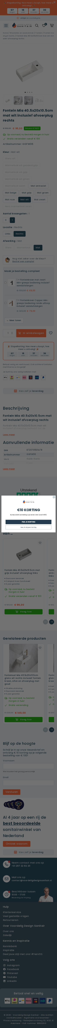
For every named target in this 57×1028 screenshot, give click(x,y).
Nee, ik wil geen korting (29, 527)
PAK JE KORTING (28, 522)
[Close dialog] (54, 497)
